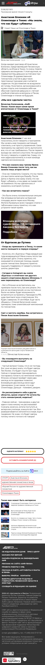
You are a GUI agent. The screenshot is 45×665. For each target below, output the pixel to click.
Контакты (25, 576)
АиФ (23, 60)
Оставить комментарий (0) (22, 460)
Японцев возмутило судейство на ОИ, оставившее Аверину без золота (21, 224)
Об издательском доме (13, 552)
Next (40, 331)
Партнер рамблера (21, 653)
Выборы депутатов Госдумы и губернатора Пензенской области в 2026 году (20, 581)
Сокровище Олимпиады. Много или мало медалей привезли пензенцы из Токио (26, 504)
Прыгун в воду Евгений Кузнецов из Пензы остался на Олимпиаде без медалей (26, 534)
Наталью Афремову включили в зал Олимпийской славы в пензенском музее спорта (26, 527)
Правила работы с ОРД (13, 567)
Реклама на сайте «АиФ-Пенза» (17, 564)
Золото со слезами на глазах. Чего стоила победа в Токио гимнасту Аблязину (26, 519)
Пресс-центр (33, 552)
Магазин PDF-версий (12, 555)
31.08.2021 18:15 (7, 9)
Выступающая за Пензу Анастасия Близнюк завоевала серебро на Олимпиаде (23, 512)
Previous (3, 331)
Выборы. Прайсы (10, 576)
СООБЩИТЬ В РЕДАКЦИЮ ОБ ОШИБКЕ (19, 586)
